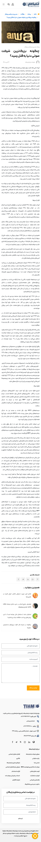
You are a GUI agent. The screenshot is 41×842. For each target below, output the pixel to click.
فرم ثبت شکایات (35, 776)
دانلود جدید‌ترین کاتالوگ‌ (32, 784)
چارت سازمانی (36, 759)
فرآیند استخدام (16, 771)
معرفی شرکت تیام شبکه (33, 754)
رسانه (38, 47)
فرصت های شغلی (35, 771)
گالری (18, 759)
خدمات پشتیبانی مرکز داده (12, 776)
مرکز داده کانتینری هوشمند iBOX (30, 767)
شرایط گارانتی (16, 780)
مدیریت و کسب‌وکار (30, 47)
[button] (13, 4)
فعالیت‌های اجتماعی (14, 754)
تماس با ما (37, 763)
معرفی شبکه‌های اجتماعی (13, 767)
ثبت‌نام (20, 819)
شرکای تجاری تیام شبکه (13, 763)
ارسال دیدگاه (33, 688)
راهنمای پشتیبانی (35, 780)
